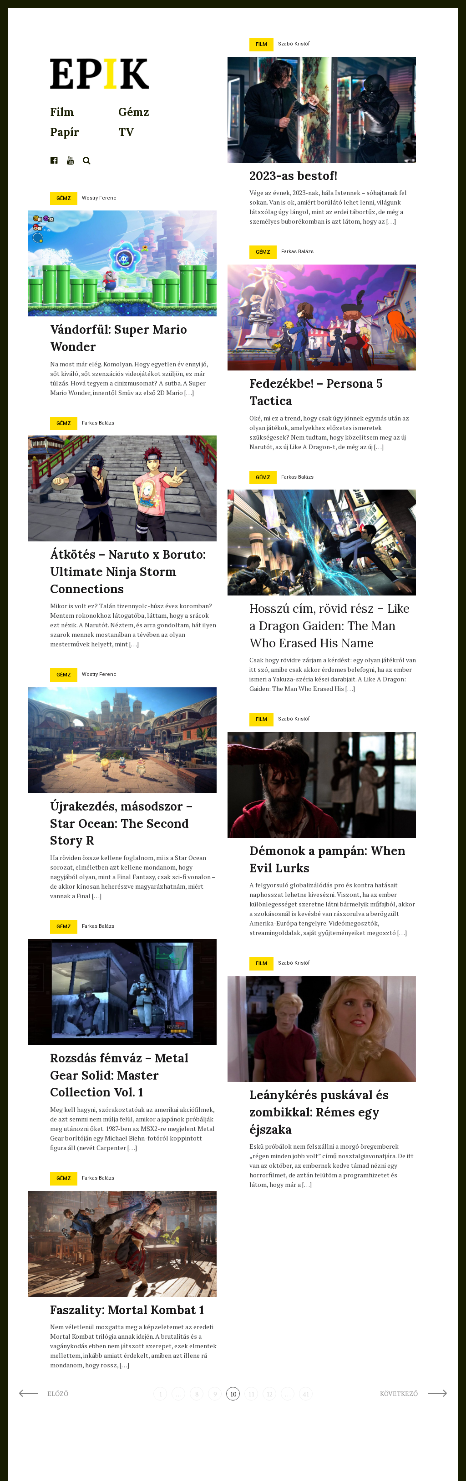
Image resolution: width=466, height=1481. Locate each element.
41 (306, 1394)
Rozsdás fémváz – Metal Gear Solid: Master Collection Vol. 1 (119, 1075)
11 (251, 1394)
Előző (57, 1393)
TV (126, 132)
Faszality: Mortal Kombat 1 (127, 1309)
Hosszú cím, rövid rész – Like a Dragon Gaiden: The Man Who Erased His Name (329, 625)
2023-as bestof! (293, 175)
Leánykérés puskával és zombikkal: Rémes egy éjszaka (319, 1111)
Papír (64, 132)
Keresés (87, 160)
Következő (399, 1393)
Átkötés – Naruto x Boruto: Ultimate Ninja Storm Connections (128, 571)
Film (62, 112)
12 (269, 1394)
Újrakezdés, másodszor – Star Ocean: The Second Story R (121, 823)
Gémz (133, 112)
